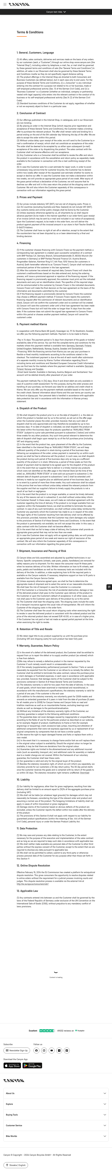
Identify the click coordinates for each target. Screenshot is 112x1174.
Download (84, 772)
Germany (71, 345)
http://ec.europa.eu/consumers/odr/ (33, 884)
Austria (55, 348)
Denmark (80, 345)
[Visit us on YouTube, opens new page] (52, 1050)
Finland (88, 345)
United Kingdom (24, 348)
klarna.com (33, 395)
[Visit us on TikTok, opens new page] (67, 1050)
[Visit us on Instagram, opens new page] (44, 1050)
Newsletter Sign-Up (18, 1050)
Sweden (63, 348)
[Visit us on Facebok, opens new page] (36, 1050)
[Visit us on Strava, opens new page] (59, 1050)
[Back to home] (19, 4)
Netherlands (38, 348)
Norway (48, 348)
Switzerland (77, 348)
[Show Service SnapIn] (109, 587)
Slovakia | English (17, 1165)
